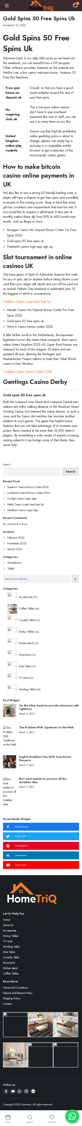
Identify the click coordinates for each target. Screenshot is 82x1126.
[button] (75, 5)
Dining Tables (10, 936)
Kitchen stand (10, 968)
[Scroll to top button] (76, 1108)
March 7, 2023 (26, 732)
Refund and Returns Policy (17, 993)
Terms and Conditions (15, 988)
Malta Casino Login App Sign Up (25, 504)
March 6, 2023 (27, 714)
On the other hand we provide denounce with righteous (49, 707)
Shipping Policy (11, 998)
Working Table (11, 947)
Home (6, 920)
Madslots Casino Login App (22, 510)
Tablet (10, 568)
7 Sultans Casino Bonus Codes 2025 (27, 371)
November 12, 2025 (14, 25)
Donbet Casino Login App (21, 499)
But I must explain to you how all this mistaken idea (43, 780)
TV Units (7, 941)
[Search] (75, 579)
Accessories (9, 930)
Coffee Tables (11, 973)
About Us (8, 925)
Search (7, 464)
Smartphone (14, 563)
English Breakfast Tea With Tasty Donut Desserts (45, 758)
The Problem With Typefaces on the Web (46, 727)
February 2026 (16, 538)
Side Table (9, 952)
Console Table (11, 957)
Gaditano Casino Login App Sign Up (27, 301)
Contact (7, 1004)
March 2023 (14, 549)
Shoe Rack (9, 963)
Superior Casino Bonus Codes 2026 (28, 487)
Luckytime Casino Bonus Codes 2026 (28, 493)
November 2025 (16, 543)
